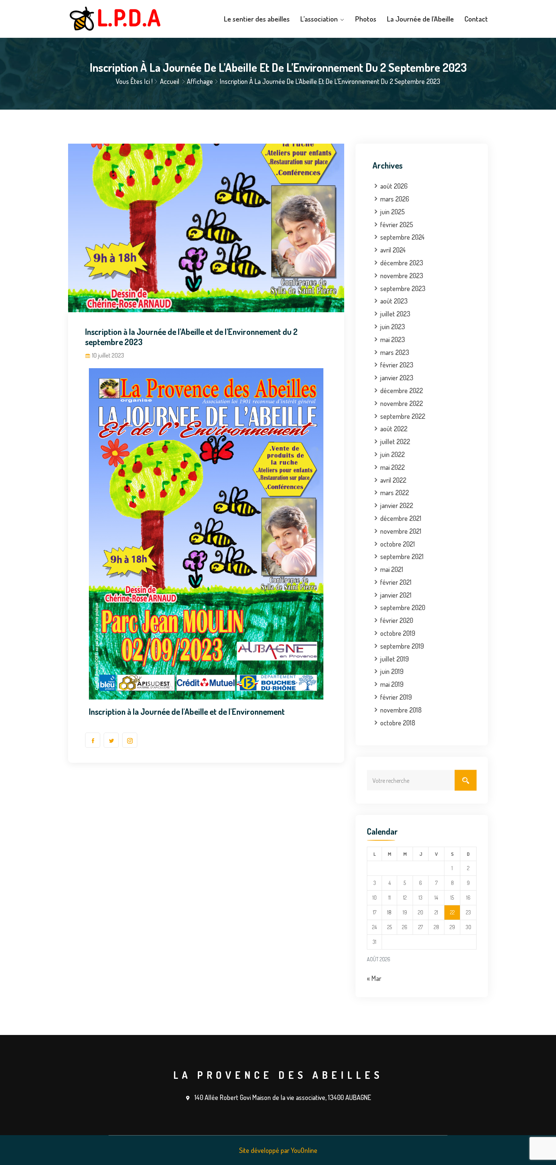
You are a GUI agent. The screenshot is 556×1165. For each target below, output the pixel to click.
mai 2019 (392, 684)
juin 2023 (392, 326)
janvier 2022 (396, 505)
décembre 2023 (401, 263)
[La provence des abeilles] (116, 19)
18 (389, 912)
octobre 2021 (397, 544)
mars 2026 (394, 199)
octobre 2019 (397, 633)
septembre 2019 (402, 646)
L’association (319, 18)
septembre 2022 (402, 416)
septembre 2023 (403, 288)
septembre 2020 (402, 607)
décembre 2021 (400, 518)
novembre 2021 (400, 531)
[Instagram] (129, 740)
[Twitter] (111, 740)
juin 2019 (392, 671)
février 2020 (396, 620)
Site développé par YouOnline (278, 1150)
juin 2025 (392, 212)
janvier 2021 (396, 595)
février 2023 (396, 365)
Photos (365, 18)
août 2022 (393, 428)
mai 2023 (392, 339)
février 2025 (396, 224)
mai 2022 (392, 467)
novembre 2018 (401, 710)
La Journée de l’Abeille (420, 18)
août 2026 (394, 186)
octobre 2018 (397, 723)
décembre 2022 (401, 390)
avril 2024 (393, 250)
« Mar (374, 978)
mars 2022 (394, 492)
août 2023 (394, 301)
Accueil (169, 81)
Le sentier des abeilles (257, 18)
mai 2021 (391, 569)
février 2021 (396, 582)
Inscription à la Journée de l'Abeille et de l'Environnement (187, 711)
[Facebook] (92, 740)
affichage (200, 81)
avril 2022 (393, 480)
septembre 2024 (402, 237)
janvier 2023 (396, 377)
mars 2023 (394, 352)
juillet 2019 (394, 659)
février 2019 (396, 697)
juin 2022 (392, 454)
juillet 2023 (395, 314)
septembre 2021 (402, 556)
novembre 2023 (401, 275)
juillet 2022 (395, 441)
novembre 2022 (401, 403)
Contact (476, 18)
